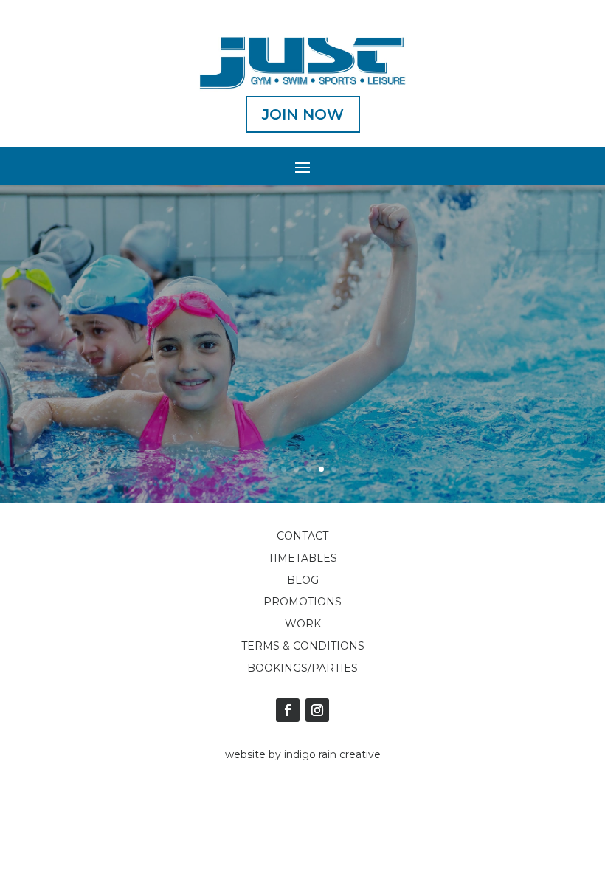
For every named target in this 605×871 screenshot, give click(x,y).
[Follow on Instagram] (317, 710)
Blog (303, 580)
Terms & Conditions (302, 646)
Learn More (302, 394)
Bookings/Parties (302, 668)
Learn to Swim (303, 331)
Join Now (303, 114)
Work (303, 623)
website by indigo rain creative (303, 754)
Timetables (302, 558)
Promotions (302, 601)
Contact (302, 536)
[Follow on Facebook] (288, 710)
